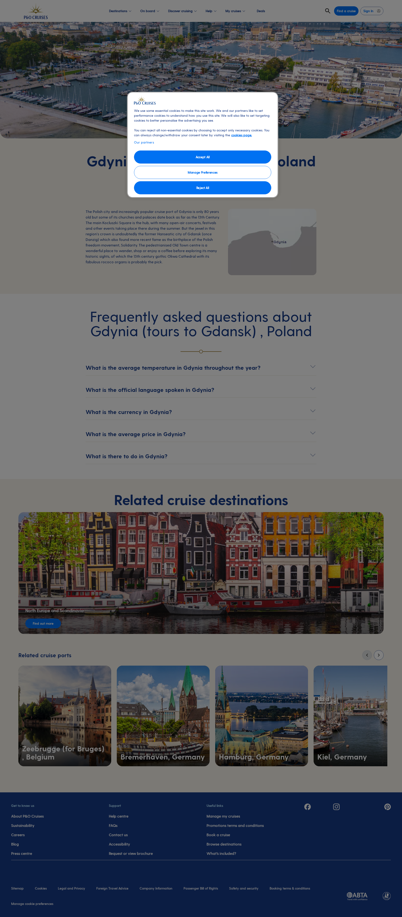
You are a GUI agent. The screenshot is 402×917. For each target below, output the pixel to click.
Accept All (203, 157)
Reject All (202, 188)
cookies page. (241, 135)
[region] (202, 145)
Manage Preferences (203, 172)
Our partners (144, 142)
